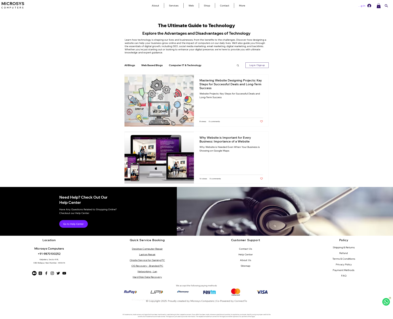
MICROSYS (12, 3)
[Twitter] (58, 273)
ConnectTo (240, 300)
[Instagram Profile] (52, 273)
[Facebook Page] (46, 273)
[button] (242, 5)
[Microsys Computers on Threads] (40, 273)
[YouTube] (64, 273)
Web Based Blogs (152, 65)
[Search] (386, 6)
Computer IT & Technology (185, 65)
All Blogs (129, 65)
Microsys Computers (202, 300)
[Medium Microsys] (34, 273)
